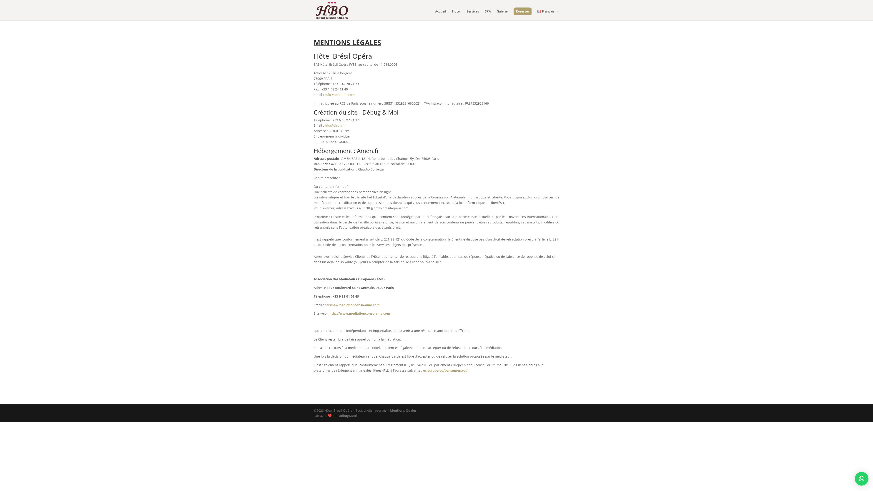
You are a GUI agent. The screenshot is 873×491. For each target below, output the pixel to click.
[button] (861, 479)
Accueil (440, 11)
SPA (488, 11)
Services (473, 11)
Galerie (502, 11)
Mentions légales (403, 410)
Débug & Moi (380, 112)
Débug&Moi (348, 415)
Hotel (456, 11)
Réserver (522, 11)
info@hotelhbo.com (340, 95)
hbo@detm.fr (335, 125)
